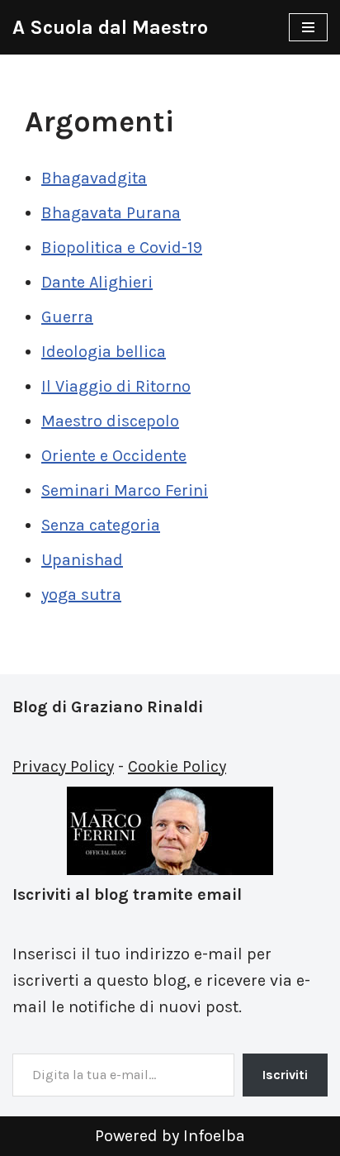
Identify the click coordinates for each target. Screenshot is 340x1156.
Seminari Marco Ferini (124, 490)
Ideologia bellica (103, 351)
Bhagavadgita (94, 178)
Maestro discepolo (110, 421)
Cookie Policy (177, 766)
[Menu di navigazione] (308, 27)
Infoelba (214, 1135)
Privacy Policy (63, 766)
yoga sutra (81, 594)
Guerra (67, 316)
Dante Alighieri (97, 282)
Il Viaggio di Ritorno (116, 386)
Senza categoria (100, 525)
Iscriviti (285, 1074)
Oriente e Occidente (114, 455)
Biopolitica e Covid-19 (121, 247)
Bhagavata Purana (111, 212)
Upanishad (82, 559)
